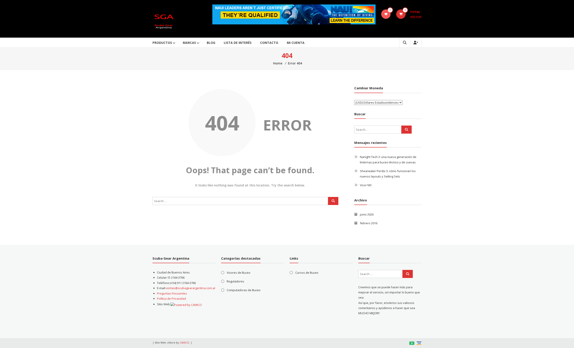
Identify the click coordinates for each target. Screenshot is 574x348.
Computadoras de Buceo (244, 290)
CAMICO (184, 342)
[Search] (333, 201)
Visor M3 (366, 185)
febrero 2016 (368, 223)
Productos (162, 43)
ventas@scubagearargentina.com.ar (190, 288)
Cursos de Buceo (306, 273)
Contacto (269, 43)
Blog (211, 43)
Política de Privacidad (171, 299)
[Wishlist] (386, 14)
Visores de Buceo (238, 273)
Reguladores (235, 281)
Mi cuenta (295, 43)
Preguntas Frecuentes (172, 293)
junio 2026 (367, 214)
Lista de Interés (238, 43)
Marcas (189, 43)
